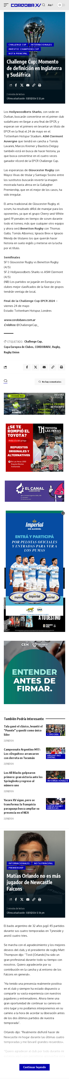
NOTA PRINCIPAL (18, 53)
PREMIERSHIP (16, 868)
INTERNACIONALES (41, 45)
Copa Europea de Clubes (18, 346)
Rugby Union (11, 352)
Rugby (56, 346)
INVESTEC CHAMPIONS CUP (24, 49)
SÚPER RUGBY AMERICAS (55, 807)
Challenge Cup (33, 341)
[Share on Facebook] (16, 85)
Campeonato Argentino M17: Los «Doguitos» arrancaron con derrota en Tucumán (22, 754)
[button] (7, 5)
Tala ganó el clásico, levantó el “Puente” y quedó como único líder (23, 730)
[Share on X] (22, 85)
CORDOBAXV (43, 346)
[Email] (27, 85)
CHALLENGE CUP (17, 45)
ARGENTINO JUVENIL (54, 756)
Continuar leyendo (34, 1067)
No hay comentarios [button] (51, 381)
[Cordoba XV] (25, 5)
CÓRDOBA (53, 734)
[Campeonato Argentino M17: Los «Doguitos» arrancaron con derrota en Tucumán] (55, 753)
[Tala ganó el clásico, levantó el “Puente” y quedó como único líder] (55, 730)
